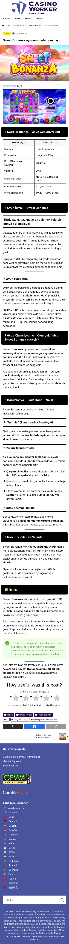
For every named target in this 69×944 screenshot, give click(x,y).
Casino (6, 18)
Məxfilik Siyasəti (12, 761)
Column (39, 18)
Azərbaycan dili (16, 808)
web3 (17, 18)
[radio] (14, 699)
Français (13, 834)
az (7, 719)
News (27, 18)
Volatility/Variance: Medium (45, 719)
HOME (8, 25)
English (12, 826)
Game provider (25, 715)
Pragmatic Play (44, 715)
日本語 (12, 848)
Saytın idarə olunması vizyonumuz (21, 757)
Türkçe (12, 878)
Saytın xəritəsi (11, 765)
